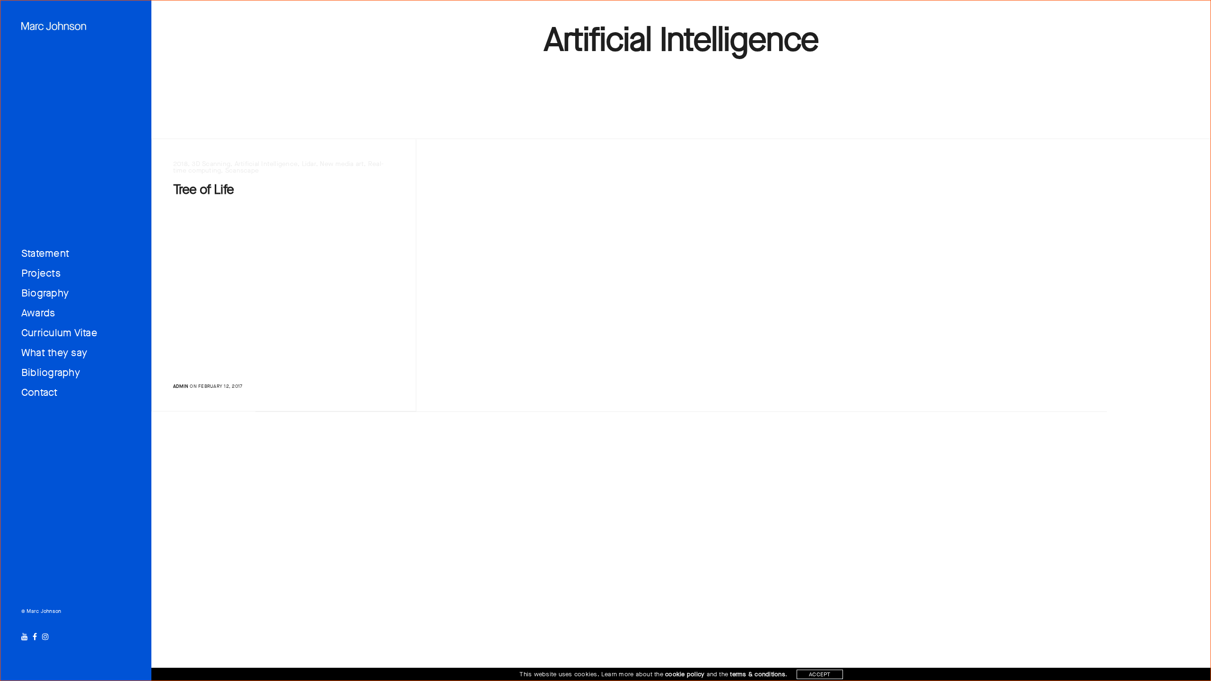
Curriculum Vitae (59, 333)
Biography (45, 293)
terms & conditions (757, 674)
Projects (41, 273)
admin (180, 386)
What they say (54, 352)
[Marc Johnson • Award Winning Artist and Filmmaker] (53, 26)
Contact (39, 392)
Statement (45, 253)
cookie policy (684, 674)
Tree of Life (203, 189)
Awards (38, 313)
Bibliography (50, 372)
